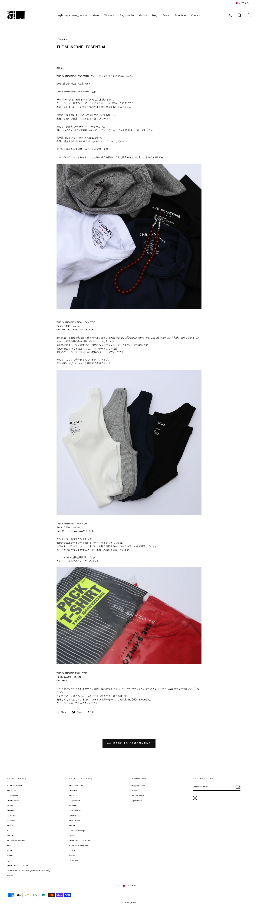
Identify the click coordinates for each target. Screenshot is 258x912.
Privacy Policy (137, 796)
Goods (143, 15)
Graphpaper (12, 796)
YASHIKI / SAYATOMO (17, 841)
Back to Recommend (131, 743)
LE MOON (73, 860)
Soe (9, 846)
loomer (10, 856)
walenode (11, 821)
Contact (195, 15)
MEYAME (73, 806)
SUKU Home (74, 821)
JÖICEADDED (75, 811)
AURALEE (11, 791)
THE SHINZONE (76, 786)
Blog (154, 15)
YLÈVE (10, 826)
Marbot (10, 876)
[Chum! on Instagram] (195, 798)
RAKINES (11, 816)
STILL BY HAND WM (78, 846)
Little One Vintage (77, 831)
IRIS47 (72, 836)
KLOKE (72, 826)
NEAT (9, 851)
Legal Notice (136, 801)
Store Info (180, 15)
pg (8, 860)
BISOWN (11, 811)
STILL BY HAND (14, 786)
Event (166, 15)
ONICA (72, 851)
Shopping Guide (138, 786)
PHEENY (73, 791)
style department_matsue (72, 15)
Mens (96, 15)
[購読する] (238, 787)
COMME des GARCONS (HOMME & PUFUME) (28, 870)
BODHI (10, 836)
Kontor (10, 806)
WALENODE (74, 816)
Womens (109, 15)
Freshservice (13, 801)
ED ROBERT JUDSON (17, 866)
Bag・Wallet (127, 15)
